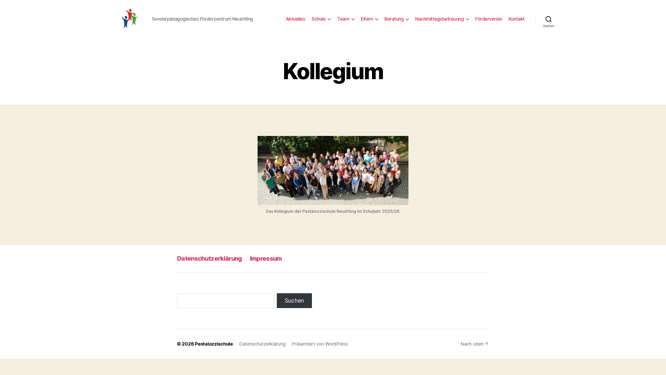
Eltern (367, 19)
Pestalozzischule (214, 344)
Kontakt (517, 19)
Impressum (266, 258)
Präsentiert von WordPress (320, 344)
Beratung (394, 19)
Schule (318, 19)
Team (343, 19)
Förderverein (488, 19)
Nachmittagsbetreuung (439, 19)
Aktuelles (295, 19)
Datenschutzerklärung (209, 258)
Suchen (294, 300)
